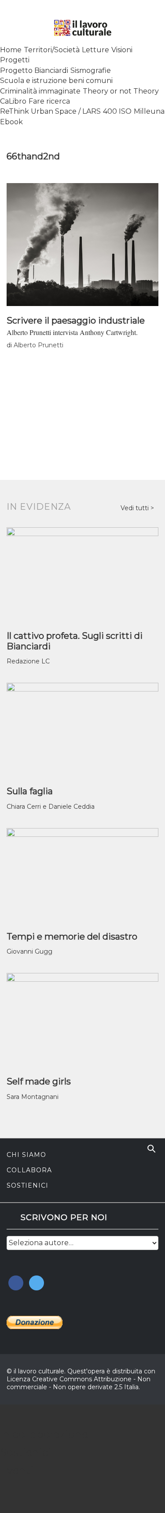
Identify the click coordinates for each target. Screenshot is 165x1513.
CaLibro (13, 101)
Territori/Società (52, 50)
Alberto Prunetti (38, 345)
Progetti (14, 60)
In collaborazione (44, 1434)
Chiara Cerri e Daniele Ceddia (51, 807)
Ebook (11, 122)
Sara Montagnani (33, 1097)
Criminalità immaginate (40, 91)
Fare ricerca (49, 101)
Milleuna (149, 111)
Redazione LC (28, 661)
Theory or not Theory (121, 91)
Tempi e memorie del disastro (72, 936)
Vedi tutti (135, 508)
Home (11, 50)
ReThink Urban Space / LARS (50, 111)
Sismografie (90, 70)
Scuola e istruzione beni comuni (56, 80)
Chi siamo (26, 1155)
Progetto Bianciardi (34, 70)
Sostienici (27, 1185)
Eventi (16, 1470)
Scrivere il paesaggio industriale (76, 320)
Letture (95, 50)
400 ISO (117, 111)
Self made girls (39, 1081)
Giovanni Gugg (29, 951)
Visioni (121, 50)
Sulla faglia (30, 791)
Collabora (29, 1170)
